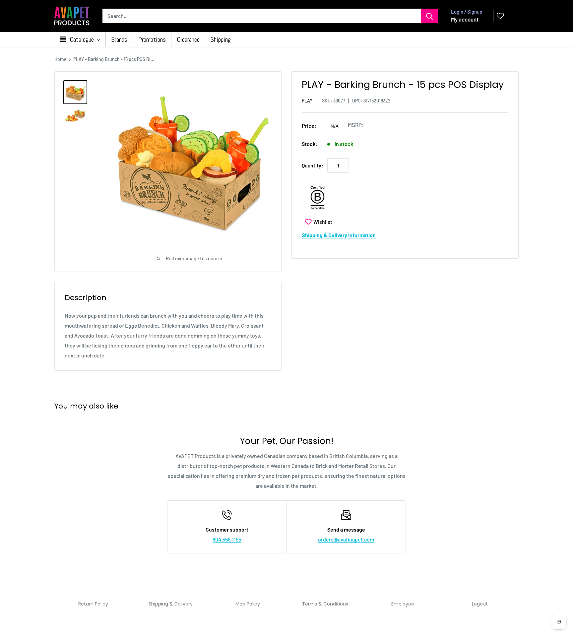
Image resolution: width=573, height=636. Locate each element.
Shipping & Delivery (171, 604)
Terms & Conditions (325, 604)
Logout (480, 604)
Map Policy (247, 604)
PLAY (307, 100)
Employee (402, 604)
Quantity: (312, 165)
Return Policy (93, 604)
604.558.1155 (227, 539)
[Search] (429, 16)
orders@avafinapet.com (346, 539)
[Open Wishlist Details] (500, 16)
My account (464, 19)
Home (60, 59)
